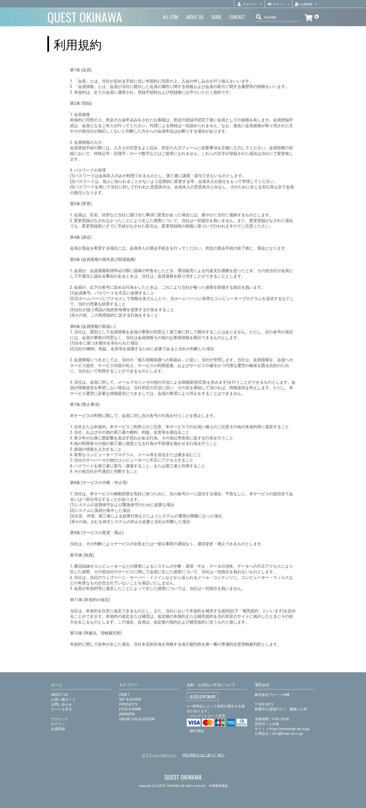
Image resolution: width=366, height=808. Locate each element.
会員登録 (58, 729)
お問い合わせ (61, 704)
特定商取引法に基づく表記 (203, 755)
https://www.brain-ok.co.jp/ (289, 729)
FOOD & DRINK (130, 709)
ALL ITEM (170, 17)
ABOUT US (194, 17)
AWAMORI (127, 714)
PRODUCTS (128, 704)
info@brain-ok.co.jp (287, 734)
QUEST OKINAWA (84, 17)
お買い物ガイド (63, 699)
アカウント (59, 719)
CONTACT (237, 17)
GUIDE (216, 17)
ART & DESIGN (130, 699)
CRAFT (124, 695)
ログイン (58, 724)
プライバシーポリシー (159, 755)
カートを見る (61, 709)
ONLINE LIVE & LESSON (137, 719)
